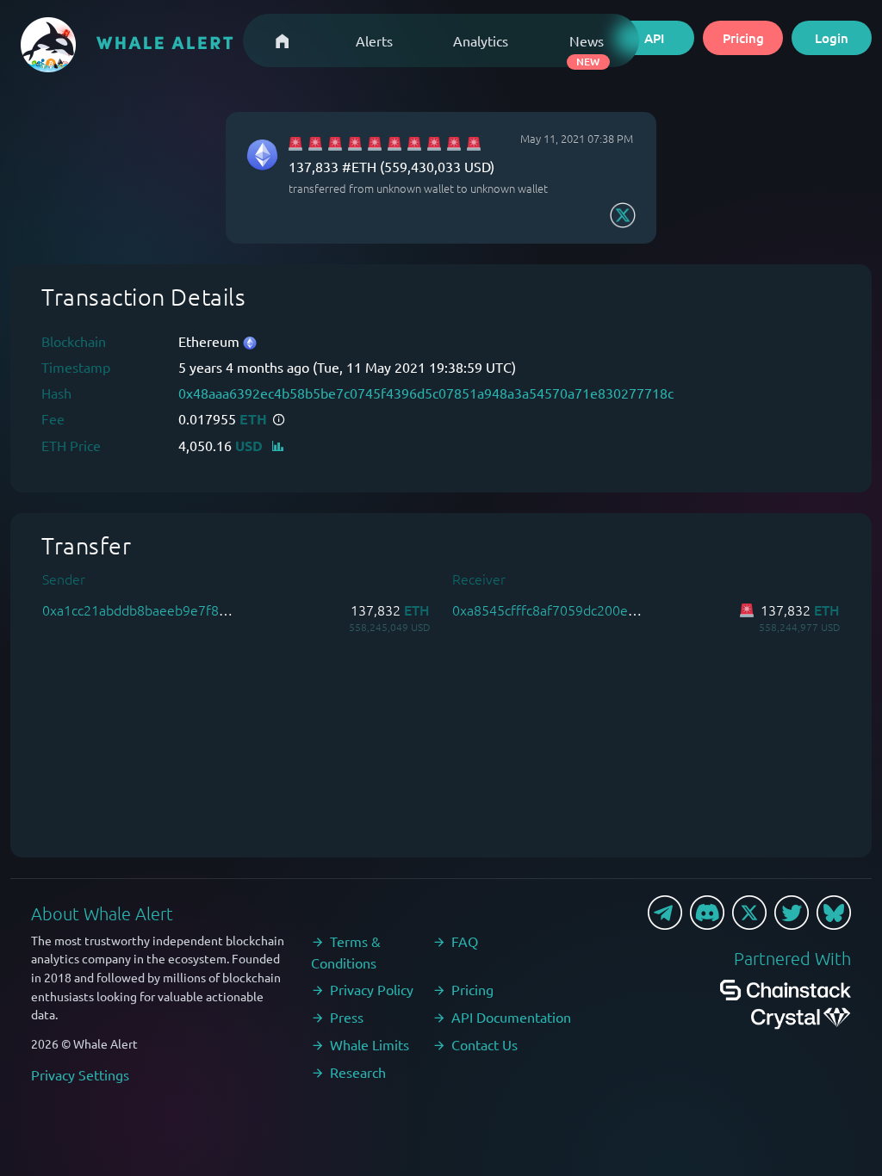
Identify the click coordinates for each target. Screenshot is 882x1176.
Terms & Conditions (346, 951)
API (654, 37)
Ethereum (210, 341)
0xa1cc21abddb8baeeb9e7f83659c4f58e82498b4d (198, 609)
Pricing (743, 37)
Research (358, 1071)
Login (831, 37)
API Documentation (511, 1016)
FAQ (464, 941)
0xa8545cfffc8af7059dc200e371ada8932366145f (603, 609)
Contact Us (484, 1044)
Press (346, 1016)
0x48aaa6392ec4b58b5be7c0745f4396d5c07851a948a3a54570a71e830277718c (426, 392)
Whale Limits (369, 1044)
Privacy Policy (371, 989)
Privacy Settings (80, 1074)
